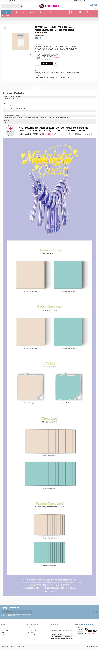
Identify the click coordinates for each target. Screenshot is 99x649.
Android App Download (33, 629)
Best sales (13, 1)
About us (4, 627)
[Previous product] (96, 19)
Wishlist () (79, 1)
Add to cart (48, 63)
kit (39, 72)
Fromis (51, 72)
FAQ (3, 634)
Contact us (95, 1)
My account (87, 1)
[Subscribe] (30, 612)
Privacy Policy (5, 631)
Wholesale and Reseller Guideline (36, 631)
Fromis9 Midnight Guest (73, 72)
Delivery (4, 633)
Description (37, 88)
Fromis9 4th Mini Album (60, 72)
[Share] (35, 70)
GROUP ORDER (30, 633)
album (36, 72)
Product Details (49, 88)
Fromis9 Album (45, 72)
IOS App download (32, 627)
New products (5, 1)
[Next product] (97, 19)
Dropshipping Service (32, 634)
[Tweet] (37, 70)
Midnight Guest (39, 73)
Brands (19, 1)
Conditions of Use (7, 629)
